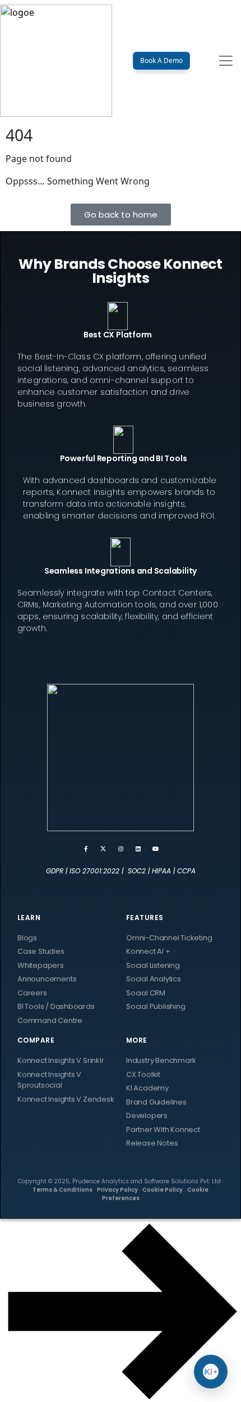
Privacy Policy (117, 1189)
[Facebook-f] (86, 848)
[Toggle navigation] (226, 60)
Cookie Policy (162, 1189)
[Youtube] (155, 848)
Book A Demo (161, 60)
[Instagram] (120, 848)
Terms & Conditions (62, 1189)
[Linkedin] (138, 848)
